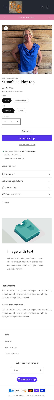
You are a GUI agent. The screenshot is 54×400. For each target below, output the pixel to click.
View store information (14, 158)
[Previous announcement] (5, 17)
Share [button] (7, 202)
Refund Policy (11, 347)
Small (22, 111)
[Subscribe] (40, 370)
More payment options (27, 145)
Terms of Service (12, 353)
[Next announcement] (49, 17)
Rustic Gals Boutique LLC (23, 395)
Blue (7, 100)
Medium (8, 110)
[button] (5, 7)
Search (8, 341)
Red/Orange (22, 101)
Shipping (4, 91)
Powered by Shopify (38, 395)
